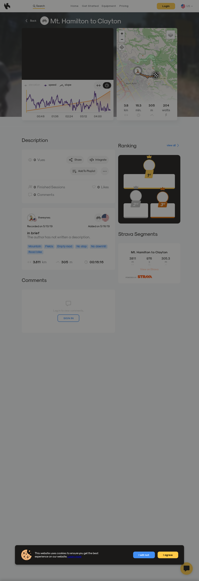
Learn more (74, 556)
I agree (168, 554)
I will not (144, 554)
